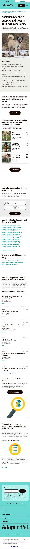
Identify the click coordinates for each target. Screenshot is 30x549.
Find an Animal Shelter (15, 392)
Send (22, 491)
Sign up (21, 5)
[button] (27, 132)
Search (15, 213)
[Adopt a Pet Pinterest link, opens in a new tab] (13, 503)
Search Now (15, 113)
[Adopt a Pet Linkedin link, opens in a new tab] (22, 503)
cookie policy (12, 542)
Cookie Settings (14, 546)
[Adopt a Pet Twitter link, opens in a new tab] (10, 503)
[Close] (27, 539)
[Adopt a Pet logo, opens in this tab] (15, 529)
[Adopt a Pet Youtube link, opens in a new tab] (16, 503)
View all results (15, 169)
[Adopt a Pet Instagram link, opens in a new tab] (19, 503)
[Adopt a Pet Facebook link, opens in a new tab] (8, 503)
